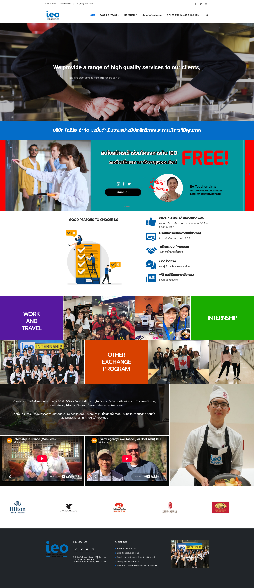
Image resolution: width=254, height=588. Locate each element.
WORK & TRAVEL (109, 15)
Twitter (81, 549)
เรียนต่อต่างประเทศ (152, 15)
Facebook (76, 549)
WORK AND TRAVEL (31, 321)
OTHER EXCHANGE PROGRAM (183, 15)
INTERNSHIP (130, 15)
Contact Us (65, 3)
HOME (92, 15)
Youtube (87, 549)
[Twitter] (201, 4)
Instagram (93, 549)
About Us (51, 3)
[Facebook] (195, 4)
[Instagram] (206, 4)
